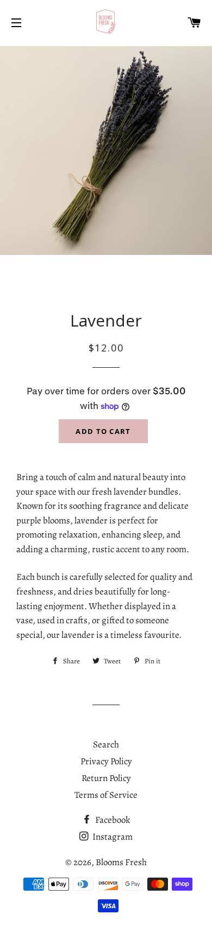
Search (106, 744)
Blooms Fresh (121, 862)
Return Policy (106, 778)
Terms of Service (106, 795)
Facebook (111, 820)
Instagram (112, 836)
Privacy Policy (106, 761)
